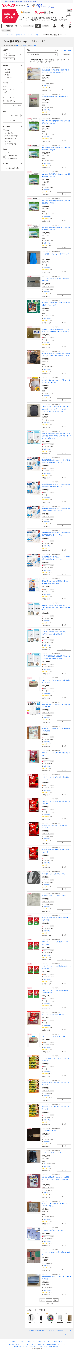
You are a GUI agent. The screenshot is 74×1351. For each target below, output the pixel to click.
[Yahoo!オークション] (13, 4)
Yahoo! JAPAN (57, 1341)
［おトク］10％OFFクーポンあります (45, 7)
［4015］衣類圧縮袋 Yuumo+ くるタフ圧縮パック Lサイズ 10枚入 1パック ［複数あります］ (56, 1179)
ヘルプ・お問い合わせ (54, 1346)
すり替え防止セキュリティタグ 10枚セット (55, 874)
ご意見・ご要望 (43, 1346)
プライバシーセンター (28, 1344)
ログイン (29, 7)
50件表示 (66, 54)
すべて (5, 86)
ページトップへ (67, 1334)
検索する (38, 26)
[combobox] (12, 26)
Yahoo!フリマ (31, 1341)
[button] (12, 65)
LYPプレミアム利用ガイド (49, 1344)
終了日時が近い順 (33, 54)
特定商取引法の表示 (19, 1346)
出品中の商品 (47, 85)
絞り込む (12, 120)
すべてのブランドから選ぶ (13, 105)
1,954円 (25, 45)
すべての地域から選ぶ (12, 168)
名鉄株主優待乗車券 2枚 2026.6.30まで (54, 96)
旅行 (37, 35)
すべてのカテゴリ (18, 35)
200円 (18, 45)
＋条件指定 (45, 26)
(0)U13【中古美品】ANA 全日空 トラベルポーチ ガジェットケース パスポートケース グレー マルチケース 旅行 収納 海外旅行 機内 (56, 409)
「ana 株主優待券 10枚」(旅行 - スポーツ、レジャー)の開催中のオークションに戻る (51, 1330)
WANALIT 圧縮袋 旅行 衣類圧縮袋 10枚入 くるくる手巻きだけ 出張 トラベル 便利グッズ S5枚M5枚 (56, 607)
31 (44, 1163)
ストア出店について (31, 1346)
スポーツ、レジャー (29, 35)
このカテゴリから (28, 26)
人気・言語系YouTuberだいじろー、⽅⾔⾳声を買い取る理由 (20, 1)
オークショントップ (6, 35)
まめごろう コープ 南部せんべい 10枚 (54, 1036)
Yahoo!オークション (18, 1341)
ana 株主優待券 (6, 30)
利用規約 (38, 1344)
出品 (65, 89)
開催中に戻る (67, 50)
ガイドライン (61, 1344)
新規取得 (39, 5)
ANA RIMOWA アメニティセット (51, 1152)
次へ (55, 1300)
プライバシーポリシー (15, 1344)
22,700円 (33, 45)
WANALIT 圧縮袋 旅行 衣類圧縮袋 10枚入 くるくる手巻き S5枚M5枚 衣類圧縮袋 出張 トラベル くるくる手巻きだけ (56, 436)
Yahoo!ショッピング (44, 1341)
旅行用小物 (57, 67)
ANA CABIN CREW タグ (49, 1131)
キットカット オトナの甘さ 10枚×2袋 (53, 1014)
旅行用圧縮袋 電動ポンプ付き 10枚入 (53, 1230)
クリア (21, 26)
